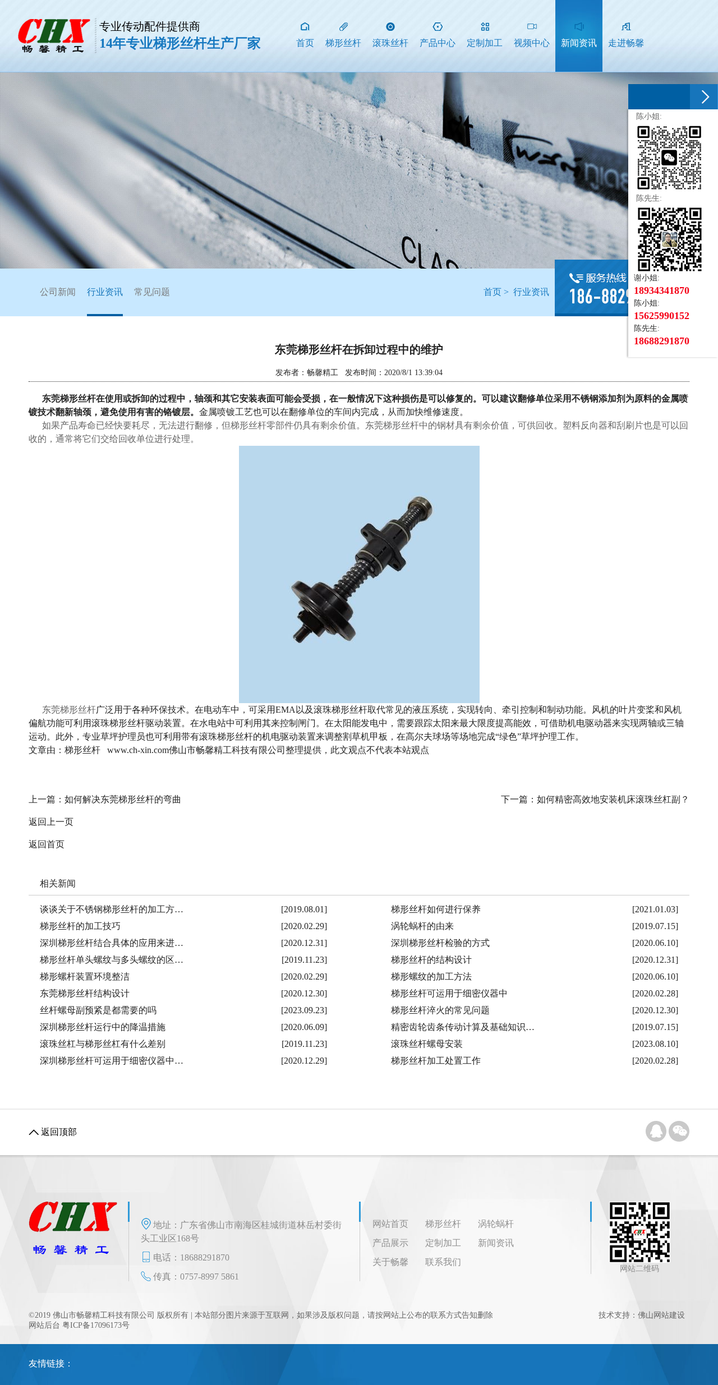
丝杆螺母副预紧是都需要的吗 (98, 1010)
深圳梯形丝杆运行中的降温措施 (102, 1027)
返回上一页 (51, 822)
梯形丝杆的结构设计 (431, 959)
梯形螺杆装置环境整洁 (85, 976)
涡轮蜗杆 (496, 1224)
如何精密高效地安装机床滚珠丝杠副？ (613, 799)
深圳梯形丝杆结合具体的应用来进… (111, 943)
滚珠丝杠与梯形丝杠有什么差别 (102, 1044)
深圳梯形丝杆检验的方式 (440, 943)
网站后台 (44, 1325)
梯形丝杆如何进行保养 (436, 909)
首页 (492, 292)
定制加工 (443, 1243)
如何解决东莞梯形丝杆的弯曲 (123, 799)
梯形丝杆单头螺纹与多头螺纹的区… (111, 959)
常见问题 (152, 292)
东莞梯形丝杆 (68, 709)
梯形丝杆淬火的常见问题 (440, 1010)
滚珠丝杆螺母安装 (427, 1044)
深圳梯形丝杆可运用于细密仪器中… (111, 1060)
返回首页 (47, 844)
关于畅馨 (390, 1262)
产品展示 (390, 1243)
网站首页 (390, 1224)
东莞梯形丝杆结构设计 (85, 993)
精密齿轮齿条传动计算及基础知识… (463, 1027)
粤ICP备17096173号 (96, 1325)
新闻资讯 (496, 1243)
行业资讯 (105, 292)
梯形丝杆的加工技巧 (80, 926)
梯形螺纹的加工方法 (431, 976)
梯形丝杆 (443, 1224)
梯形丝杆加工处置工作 (436, 1060)
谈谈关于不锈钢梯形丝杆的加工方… (111, 909)
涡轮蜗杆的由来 (422, 926)
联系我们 (443, 1262)
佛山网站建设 (661, 1315)
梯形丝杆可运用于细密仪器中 (449, 993)
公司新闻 (58, 292)
